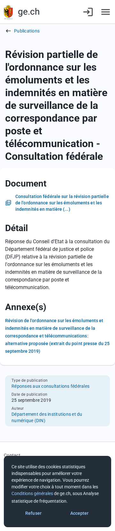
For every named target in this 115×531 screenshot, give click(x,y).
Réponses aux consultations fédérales (50, 386)
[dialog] (57, 491)
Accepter (79, 513)
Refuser (33, 513)
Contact (12, 455)
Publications (27, 30)
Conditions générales (32, 493)
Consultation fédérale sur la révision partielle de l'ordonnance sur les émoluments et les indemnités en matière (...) (62, 203)
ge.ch (29, 11)
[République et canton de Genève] (8, 12)
